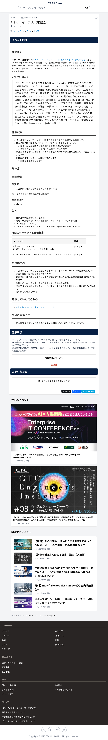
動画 (4, 640)
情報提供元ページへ (54, 357)
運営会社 (6, 671)
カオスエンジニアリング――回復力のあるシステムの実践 (58, 59)
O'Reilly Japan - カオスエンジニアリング (35, 307)
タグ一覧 (6, 649)
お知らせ (59, 685)
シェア (77, 391)
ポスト (67, 391)
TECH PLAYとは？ (10, 685)
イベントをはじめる (64, 689)
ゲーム (29, 30)
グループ (5, 644)
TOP (13, 615)
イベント (21, 615)
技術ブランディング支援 (12, 662)
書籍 (57, 640)
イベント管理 (8, 694)
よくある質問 (8, 689)
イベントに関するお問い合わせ (55, 380)
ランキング (60, 644)
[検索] (86, 8)
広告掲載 (6, 667)
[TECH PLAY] (55, 3)
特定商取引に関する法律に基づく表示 (18, 716)
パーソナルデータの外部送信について (18, 721)
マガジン (6, 635)
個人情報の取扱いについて (13, 712)
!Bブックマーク (88, 391)
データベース (19, 30)
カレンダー (60, 631)
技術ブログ (60, 635)
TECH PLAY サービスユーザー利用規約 (19, 707)
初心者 (36, 30)
